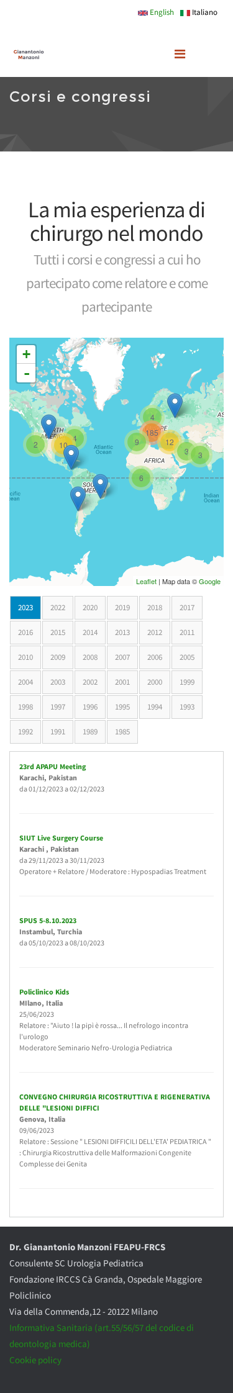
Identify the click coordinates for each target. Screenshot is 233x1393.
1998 (25, 706)
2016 (25, 632)
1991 (57, 731)
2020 (90, 607)
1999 (187, 682)
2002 (90, 682)
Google (210, 581)
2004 (25, 682)
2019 (122, 607)
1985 (122, 731)
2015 (57, 632)
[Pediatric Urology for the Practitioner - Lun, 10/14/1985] (49, 427)
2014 (90, 632)
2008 (90, 657)
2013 (122, 632)
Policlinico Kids (44, 991)
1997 (57, 706)
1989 (90, 731)
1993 (187, 706)
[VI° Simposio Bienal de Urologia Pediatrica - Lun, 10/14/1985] (100, 486)
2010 (25, 657)
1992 (25, 731)
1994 (154, 706)
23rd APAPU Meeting (52, 766)
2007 (122, 657)
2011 (187, 632)
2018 (154, 607)
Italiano (203, 12)
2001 (122, 682)
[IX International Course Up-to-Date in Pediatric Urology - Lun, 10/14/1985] (78, 499)
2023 (29, 607)
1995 (122, 706)
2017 (187, 607)
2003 (57, 682)
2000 (154, 682)
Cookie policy (35, 1360)
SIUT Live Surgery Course (61, 837)
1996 (90, 706)
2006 (154, 657)
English (161, 12)
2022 (57, 607)
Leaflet (146, 581)
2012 (154, 632)
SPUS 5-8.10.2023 (47, 920)
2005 (187, 657)
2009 (57, 657)
